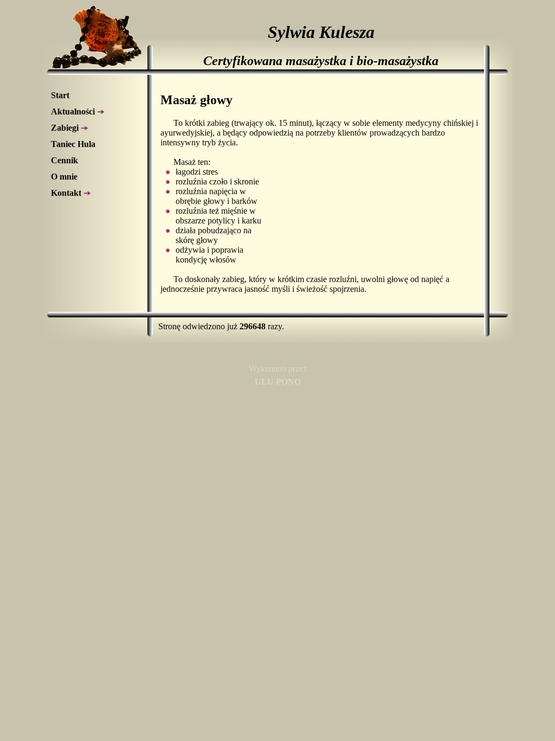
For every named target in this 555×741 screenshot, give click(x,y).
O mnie (64, 176)
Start (60, 95)
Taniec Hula (73, 144)
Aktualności (74, 111)
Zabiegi (66, 127)
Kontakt (67, 192)
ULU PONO (278, 381)
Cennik (64, 160)
